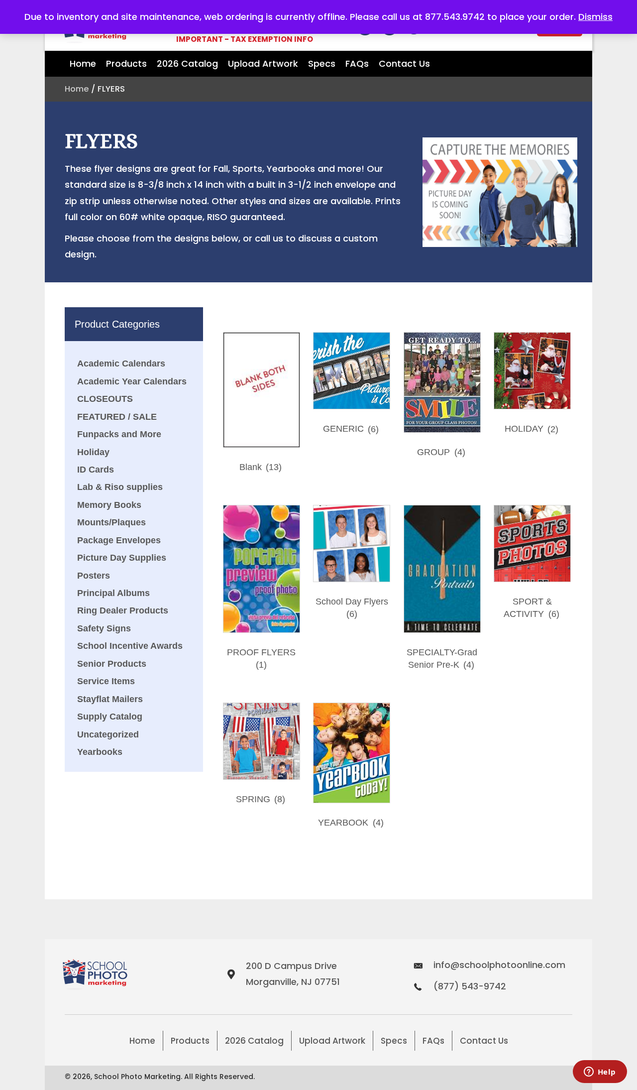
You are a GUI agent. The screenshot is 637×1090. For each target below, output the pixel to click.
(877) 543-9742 (469, 986)
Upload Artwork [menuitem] (332, 1041)
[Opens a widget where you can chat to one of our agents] (599, 1072)
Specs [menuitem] (394, 1041)
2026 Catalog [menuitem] (254, 1041)
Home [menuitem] (142, 1041)
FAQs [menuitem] (433, 1041)
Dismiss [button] (595, 16)
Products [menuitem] (190, 1041)
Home (77, 89)
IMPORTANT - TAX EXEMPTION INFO (244, 39)
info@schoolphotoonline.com (499, 965)
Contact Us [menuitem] (484, 1041)
